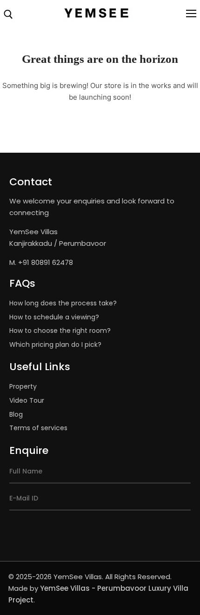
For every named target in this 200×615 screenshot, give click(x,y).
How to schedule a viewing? (54, 317)
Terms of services (38, 428)
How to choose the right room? (60, 330)
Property (23, 386)
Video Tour (26, 400)
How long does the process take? (63, 303)
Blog (16, 414)
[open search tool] (8, 14)
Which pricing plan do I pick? (55, 344)
